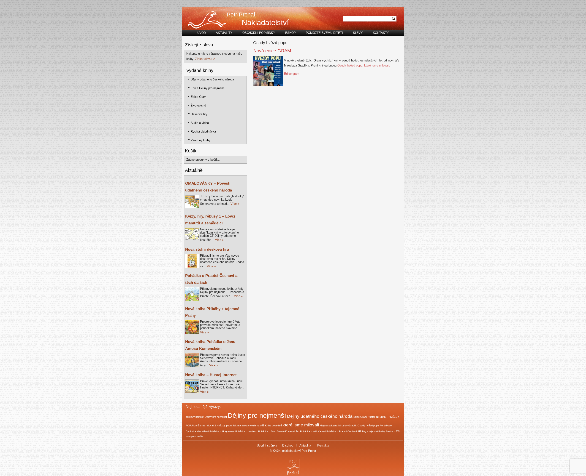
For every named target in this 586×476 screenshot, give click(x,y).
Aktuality (224, 33)
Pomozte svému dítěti (324, 33)
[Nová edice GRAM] (268, 86)
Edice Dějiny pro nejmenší (208, 88)
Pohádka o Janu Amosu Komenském (278, 431)
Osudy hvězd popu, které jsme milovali (363, 65)
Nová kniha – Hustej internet (211, 375)
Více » (235, 203)
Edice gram (291, 73)
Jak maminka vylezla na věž (248, 425)
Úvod (201, 33)
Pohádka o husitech (246, 431)
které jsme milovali (301, 425)
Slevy (358, 33)
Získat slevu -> (205, 59)
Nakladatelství (265, 22)
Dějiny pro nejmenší (257, 415)
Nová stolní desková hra (207, 249)
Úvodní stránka (267, 445)
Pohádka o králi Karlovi (313, 431)
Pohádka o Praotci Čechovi (341, 431)
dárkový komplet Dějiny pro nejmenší (206, 416)
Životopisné (198, 105)
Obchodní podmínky (258, 33)
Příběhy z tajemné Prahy (371, 431)
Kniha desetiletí (273, 425)
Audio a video (200, 123)
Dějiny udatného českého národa (212, 79)
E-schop (287, 445)
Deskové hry (199, 114)
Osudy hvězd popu (368, 425)
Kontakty (381, 33)
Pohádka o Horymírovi (221, 431)
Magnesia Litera (328, 425)
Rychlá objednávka (203, 131)
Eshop (290, 33)
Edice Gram (198, 96)
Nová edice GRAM (272, 50)
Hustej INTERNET (378, 416)
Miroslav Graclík (347, 425)
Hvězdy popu (224, 425)
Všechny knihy (200, 140)
